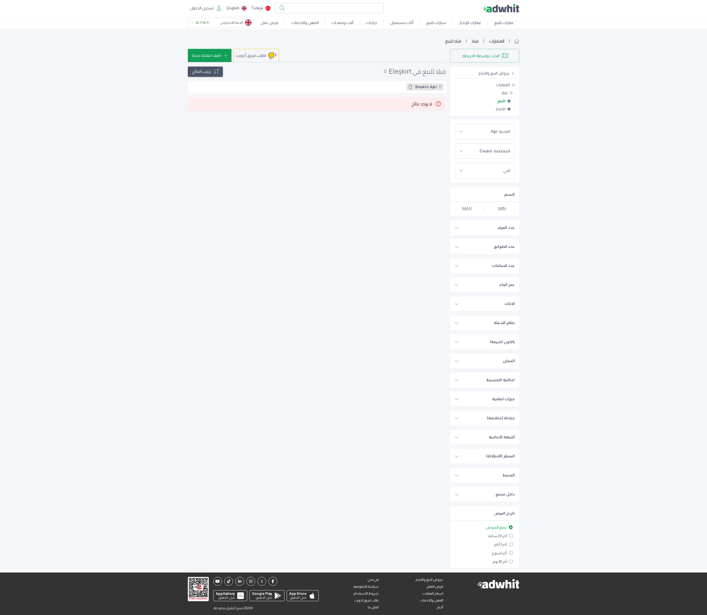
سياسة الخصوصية (366, 587)
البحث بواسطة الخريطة (481, 56)
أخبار (440, 607)
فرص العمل (434, 587)
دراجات (371, 22)
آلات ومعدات (342, 22)
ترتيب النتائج (201, 71)
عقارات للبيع (504, 22)
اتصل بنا (373, 607)
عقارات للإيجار (470, 22)
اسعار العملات (433, 593)
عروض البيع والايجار (429, 580)
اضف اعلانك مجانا (206, 55)
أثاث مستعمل (401, 22)
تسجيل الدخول (202, 8)
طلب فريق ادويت (366, 600)
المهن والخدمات (305, 22)
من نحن (373, 580)
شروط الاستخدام (366, 593)
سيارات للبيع (436, 22)
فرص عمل (269, 22)
